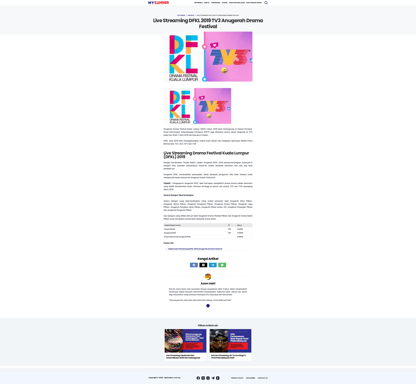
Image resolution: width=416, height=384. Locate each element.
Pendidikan (215, 3)
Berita (207, 3)
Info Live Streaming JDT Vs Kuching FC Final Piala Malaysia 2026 (228, 356)
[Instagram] (208, 378)
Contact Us (263, 378)
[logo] (158, 2)
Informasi (198, 3)
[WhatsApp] (222, 265)
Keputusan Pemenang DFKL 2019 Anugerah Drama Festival (195, 249)
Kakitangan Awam (254, 3)
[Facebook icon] (208, 305)
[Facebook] (194, 265)
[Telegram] (213, 265)
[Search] (266, 2)
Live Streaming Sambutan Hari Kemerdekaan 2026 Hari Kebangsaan (183, 356)
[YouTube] (217, 378)
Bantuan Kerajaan (237, 3)
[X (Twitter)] (203, 265)
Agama (225, 3)
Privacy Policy (237, 378)
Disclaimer (250, 378)
